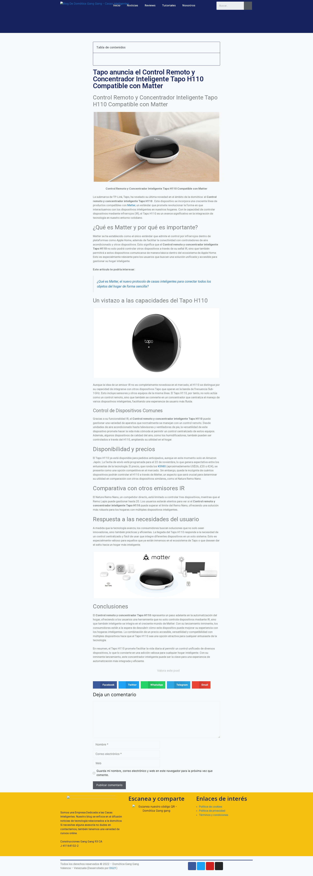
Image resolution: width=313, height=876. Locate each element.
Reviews (150, 5)
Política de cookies (210, 806)
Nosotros (188, 5)
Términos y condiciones (213, 815)
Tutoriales (169, 5)
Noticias (132, 5)
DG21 (112, 868)
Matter (131, 205)
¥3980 (162, 466)
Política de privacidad (212, 810)
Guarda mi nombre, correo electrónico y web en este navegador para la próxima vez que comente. (155, 773)
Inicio (116, 5)
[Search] (248, 6)
